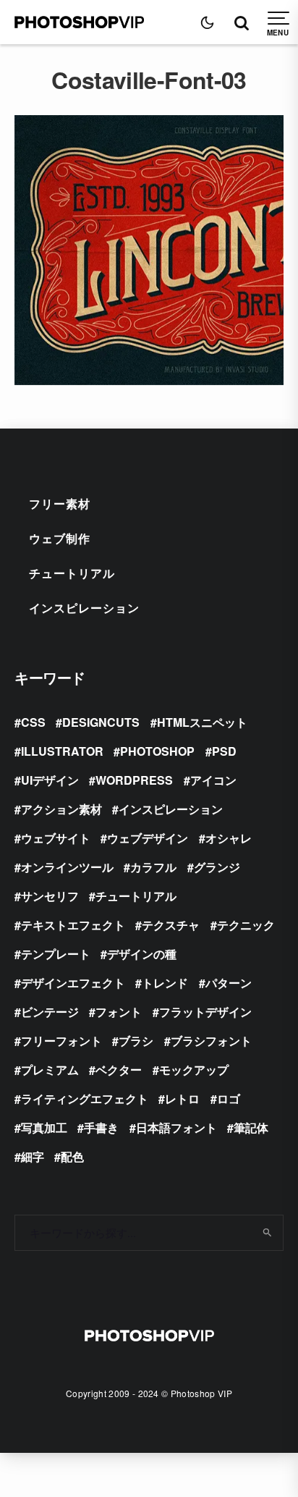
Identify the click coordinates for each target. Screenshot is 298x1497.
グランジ (217, 867)
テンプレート (55, 953)
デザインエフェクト (73, 982)
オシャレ (228, 838)
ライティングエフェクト (84, 1098)
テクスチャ (171, 924)
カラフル (153, 867)
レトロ (182, 1098)
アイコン (213, 780)
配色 (72, 1156)
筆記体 (251, 1127)
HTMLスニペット (202, 722)
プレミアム (50, 1069)
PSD (224, 751)
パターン (228, 982)
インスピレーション (84, 607)
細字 (32, 1156)
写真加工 (44, 1127)
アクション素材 (61, 809)
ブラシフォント (211, 1040)
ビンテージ (50, 1011)
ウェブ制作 (59, 538)
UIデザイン (50, 780)
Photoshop (157, 751)
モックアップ (194, 1069)
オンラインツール (67, 867)
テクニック (246, 924)
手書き (101, 1127)
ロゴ (228, 1098)
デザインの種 (141, 953)
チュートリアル (72, 573)
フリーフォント (61, 1040)
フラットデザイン (205, 1011)
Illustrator (62, 751)
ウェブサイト (55, 838)
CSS (33, 722)
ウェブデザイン (147, 838)
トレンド (165, 982)
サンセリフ (50, 895)
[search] (267, 1232)
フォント (118, 1011)
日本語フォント (176, 1127)
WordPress (134, 780)
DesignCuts (101, 722)
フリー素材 (59, 503)
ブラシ (136, 1040)
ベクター (118, 1069)
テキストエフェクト (73, 924)
